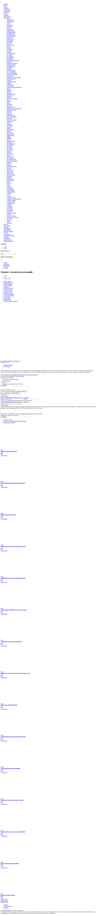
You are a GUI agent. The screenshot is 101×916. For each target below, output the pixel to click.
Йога (8, 100)
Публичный (10, 180)
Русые (8, 184)
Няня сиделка (10, 158)
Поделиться (7, 366)
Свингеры (9, 187)
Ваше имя (3, 403)
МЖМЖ (9, 138)
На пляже (9, 148)
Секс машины (10, 190)
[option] (3, 257)
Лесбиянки (10, 125)
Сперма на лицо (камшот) (14, 199)
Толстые (9, 211)
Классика (9, 104)
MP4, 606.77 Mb (10, 375)
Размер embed (4, 396)
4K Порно (9, 19)
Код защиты (15, 415)
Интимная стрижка (12, 98)
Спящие (9, 204)
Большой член (11, 33)
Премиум (9, 176)
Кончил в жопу (11, 107)
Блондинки (10, 29)
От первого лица (11, 159)
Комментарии (17, 400)
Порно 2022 (10, 172)
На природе (10, 149)
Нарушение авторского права (10, 379)
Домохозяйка (10, 86)
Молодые (9, 142)
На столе (9, 151)
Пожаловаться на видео (7, 377)
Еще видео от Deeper (9, 422)
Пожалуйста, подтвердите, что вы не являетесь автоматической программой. (21, 413)
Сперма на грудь (11, 197)
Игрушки (9, 95)
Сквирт (9, 193)
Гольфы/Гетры (11, 66)
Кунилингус (10, 121)
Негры (8, 155)
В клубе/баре (10, 45)
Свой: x (24, 397)
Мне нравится (5, 361)
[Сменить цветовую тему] (1, 260)
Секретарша (10, 189)
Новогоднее (10, 156)
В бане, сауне (10, 39)
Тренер (9, 214)
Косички (9, 111)
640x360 (12, 397)
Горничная (10, 67)
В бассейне (10, 40)
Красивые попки (11, 117)
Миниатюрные (11, 141)
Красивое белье (11, 115)
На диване (10, 145)
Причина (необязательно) (7, 390)
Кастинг (9, 101)
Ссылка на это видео (6, 391)
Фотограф (9, 218)
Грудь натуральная (12, 73)
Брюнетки (9, 38)
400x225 (3, 397)
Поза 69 (9, 169)
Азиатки (9, 22)
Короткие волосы (11, 110)
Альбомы (6, 264)
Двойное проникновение (14, 77)
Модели (6, 266)
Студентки (10, 208)
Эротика (9, 223)
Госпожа (9, 69)
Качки (8, 103)
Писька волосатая (11, 166)
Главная (6, 4)
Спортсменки (10, 203)
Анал (8, 23)
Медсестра (10, 132)
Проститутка (10, 179)
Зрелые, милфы (11, 94)
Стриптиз (9, 206)
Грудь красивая (11, 70)
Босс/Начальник (11, 35)
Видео (5, 262)
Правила (6, 907)
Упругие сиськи (11, 216)
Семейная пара (11, 192)
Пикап (8, 163)
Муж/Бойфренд (11, 143)
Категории (7, 265)
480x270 (7, 397)
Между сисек (10, 134)
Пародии (9, 162)
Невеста (9, 152)
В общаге (9, 50)
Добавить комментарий (7, 400)
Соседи (9, 196)
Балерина (9, 26)
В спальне (9, 54)
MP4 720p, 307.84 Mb (32, 375)
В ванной (9, 42)
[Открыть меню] (1, 1)
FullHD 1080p (10, 21)
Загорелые (10, 93)
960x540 (17, 397)
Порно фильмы (11, 175)
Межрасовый (10, 135)
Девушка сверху (11, 78)
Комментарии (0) (8, 365)
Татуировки (10, 210)
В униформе (10, 57)
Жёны (8, 88)
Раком (8, 182)
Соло (8, 194)
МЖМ (8, 136)
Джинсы (9, 80)
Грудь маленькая (11, 71)
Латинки (9, 124)
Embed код (3, 394)
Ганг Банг (9, 62)
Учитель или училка (12, 217)
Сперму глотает (11, 201)
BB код (2, 393)
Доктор (9, 83)
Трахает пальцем (11, 213)
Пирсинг (9, 165)
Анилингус (10, 25)
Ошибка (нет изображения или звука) (13, 384)
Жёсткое (9, 90)
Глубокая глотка (11, 64)
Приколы (9, 177)
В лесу (8, 46)
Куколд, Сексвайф (12, 119)
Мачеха (9, 131)
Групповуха (10, 76)
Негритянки (10, 153)
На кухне (9, 146)
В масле (9, 47)
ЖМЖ (8, 91)
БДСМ (8, 28)
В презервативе (11, 53)
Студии (6, 268)
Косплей (9, 112)
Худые (8, 220)
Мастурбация (10, 129)
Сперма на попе (11, 200)
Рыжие (9, 186)
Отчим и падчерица (12, 160)
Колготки (9, 105)
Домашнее (10, 84)
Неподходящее (6, 380)
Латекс (9, 122)
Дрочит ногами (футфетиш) (14, 87)
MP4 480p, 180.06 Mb (20, 375)
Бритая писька (11, 36)
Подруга (9, 167)
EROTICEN (8, 910)
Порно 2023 (10, 173)
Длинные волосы (11, 81)
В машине (9, 49)
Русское (9, 183)
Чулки (8, 221)
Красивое (9, 114)
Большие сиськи (11, 32)
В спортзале (10, 56)
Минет (9, 139)
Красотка (9, 118)
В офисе (9, 52)
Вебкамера (10, 59)
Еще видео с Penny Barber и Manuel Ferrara (15, 421)
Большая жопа (11, 30)
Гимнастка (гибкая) (12, 63)
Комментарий (4, 405)
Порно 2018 (10, 170)
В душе (9, 43)
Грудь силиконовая (12, 74)
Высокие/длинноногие (13, 60)
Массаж (9, 128)
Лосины (9, 127)
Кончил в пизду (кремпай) (14, 108)
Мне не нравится (15, 361)
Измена (9, 97)
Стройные (9, 207)
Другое (4, 382)
